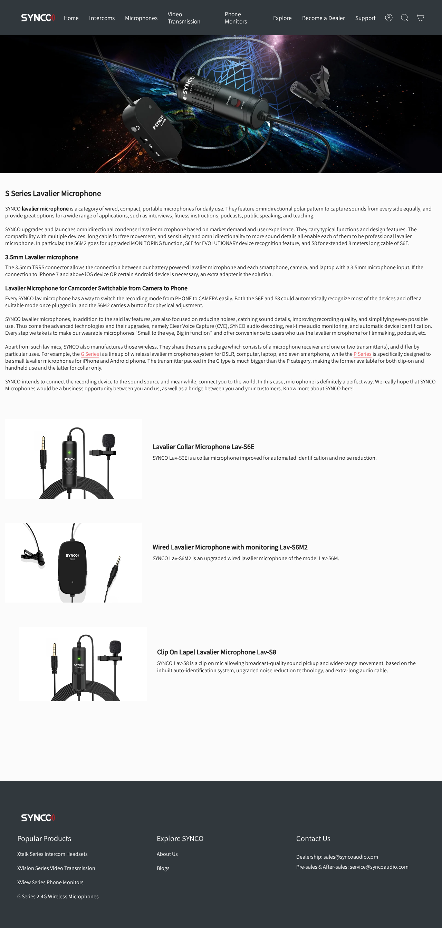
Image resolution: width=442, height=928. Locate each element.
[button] (102, 17)
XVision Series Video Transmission (56, 868)
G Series (90, 354)
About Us (167, 854)
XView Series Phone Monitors (50, 882)
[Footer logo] (38, 817)
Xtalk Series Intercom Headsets (52, 854)
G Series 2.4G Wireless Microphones (58, 896)
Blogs (163, 868)
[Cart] (421, 17)
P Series (363, 354)
